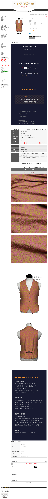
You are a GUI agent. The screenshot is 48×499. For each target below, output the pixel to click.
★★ (27, 463)
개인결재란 (2, 53)
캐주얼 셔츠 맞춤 (3, 30)
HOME (46, 487)
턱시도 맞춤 (2, 18)
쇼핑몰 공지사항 (3, 61)
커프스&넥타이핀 (3, 46)
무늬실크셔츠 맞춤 (3, 35)
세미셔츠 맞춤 (3, 29)
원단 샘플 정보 (3, 49)
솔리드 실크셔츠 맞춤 (4, 34)
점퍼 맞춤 (2, 20)
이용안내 (2, 487)
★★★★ (33, 463)
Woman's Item (3, 38)
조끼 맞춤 (2, 21)
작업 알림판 (2, 67)
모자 (1, 39)
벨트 (1, 45)
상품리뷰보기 (3, 72)
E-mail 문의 (2, 81)
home (31, 14)
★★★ (30, 463)
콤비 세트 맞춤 (3, 17)
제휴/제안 (2, 69)
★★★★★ (35, 463)
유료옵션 (2, 54)
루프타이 (2, 43)
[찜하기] (32, 37)
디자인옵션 (2, 68)
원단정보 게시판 (3, 62)
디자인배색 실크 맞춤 (4, 36)
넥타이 (2, 44)
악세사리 (2, 47)
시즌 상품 (2, 52)
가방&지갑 (2, 48)
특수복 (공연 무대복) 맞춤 (5, 27)
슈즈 (1, 40)
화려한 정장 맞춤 (3, 16)
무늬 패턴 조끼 (37, 14)
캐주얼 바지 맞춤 (3, 25)
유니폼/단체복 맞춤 (4, 26)
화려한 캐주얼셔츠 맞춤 (4, 31)
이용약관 (9, 487)
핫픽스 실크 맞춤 (3, 37)
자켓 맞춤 (2, 19)
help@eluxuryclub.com (13, 490)
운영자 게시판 (3, 70)
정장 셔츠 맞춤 (3, 28)
